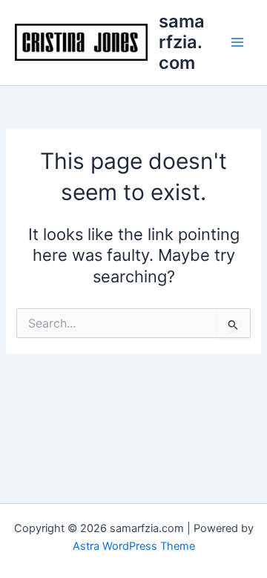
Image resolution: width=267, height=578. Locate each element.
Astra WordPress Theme (134, 546)
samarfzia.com (182, 42)
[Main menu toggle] (237, 42)
